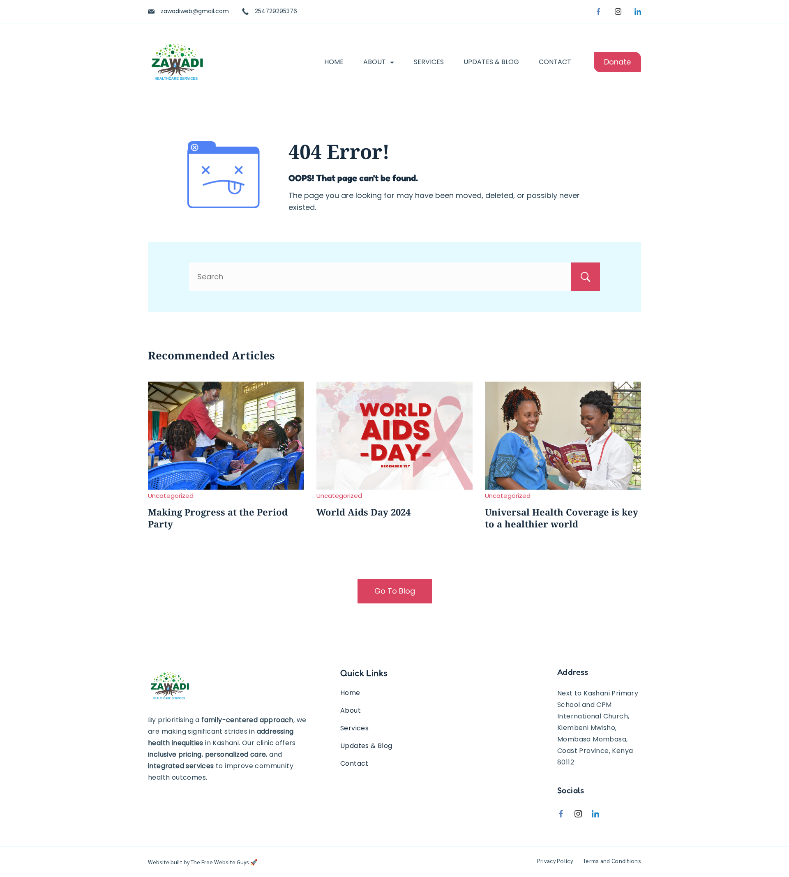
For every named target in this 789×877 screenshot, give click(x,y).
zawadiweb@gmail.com (195, 11)
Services (429, 62)
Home (334, 62)
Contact (555, 62)
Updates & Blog (491, 62)
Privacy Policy (555, 860)
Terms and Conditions (612, 860)
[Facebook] (598, 11)
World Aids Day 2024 (363, 512)
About (374, 62)
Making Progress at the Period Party (218, 518)
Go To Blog (394, 591)
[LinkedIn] (637, 11)
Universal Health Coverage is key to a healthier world (561, 518)
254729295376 (276, 11)
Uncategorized (171, 495)
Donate (617, 62)
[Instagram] (618, 11)
